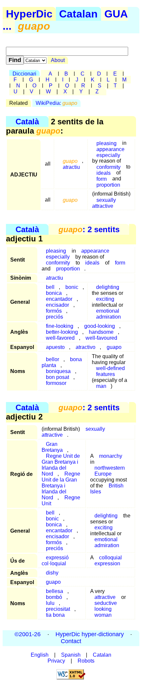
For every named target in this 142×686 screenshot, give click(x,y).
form (120, 262)
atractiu (71, 167)
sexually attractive (104, 202)
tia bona (55, 615)
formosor (56, 383)
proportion (108, 184)
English (40, 655)
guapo (114, 347)
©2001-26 (28, 634)
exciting (105, 299)
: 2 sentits (89, 229)
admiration (108, 317)
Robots (86, 661)
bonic (71, 287)
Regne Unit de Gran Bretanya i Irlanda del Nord (61, 465)
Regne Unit (61, 500)
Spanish (71, 655)
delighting (107, 287)
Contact (71, 641)
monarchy (110, 456)
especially (108, 155)
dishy (52, 573)
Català (27, 121)
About (58, 60)
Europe (103, 474)
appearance (95, 251)
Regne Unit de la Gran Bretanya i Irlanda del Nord (61, 485)
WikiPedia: (56, 103)
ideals (92, 262)
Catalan (78, 14)
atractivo (85, 347)
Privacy (56, 661)
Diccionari (24, 74)
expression (107, 563)
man (101, 386)
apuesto (55, 347)
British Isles (107, 488)
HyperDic (29, 14)
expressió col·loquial (55, 560)
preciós (54, 317)
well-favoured (101, 338)
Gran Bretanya (52, 447)
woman (103, 615)
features (105, 374)
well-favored (60, 338)
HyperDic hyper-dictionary (89, 634)
